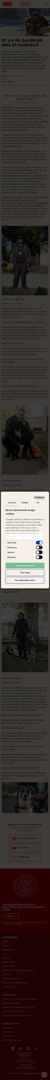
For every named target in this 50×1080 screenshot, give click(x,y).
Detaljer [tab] (25, 502)
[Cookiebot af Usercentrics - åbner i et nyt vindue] (34, 497)
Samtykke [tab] (12, 502)
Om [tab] (38, 502)
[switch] (39, 547)
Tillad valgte (25, 573)
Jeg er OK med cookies (25, 565)
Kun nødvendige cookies (25, 580)
